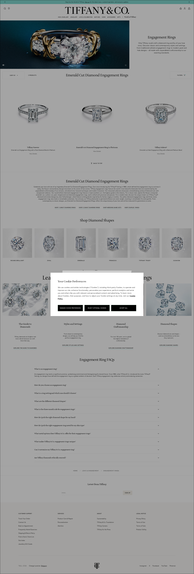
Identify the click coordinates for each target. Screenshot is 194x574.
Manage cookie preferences (70, 308)
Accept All (124, 308)
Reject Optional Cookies (97, 308)
